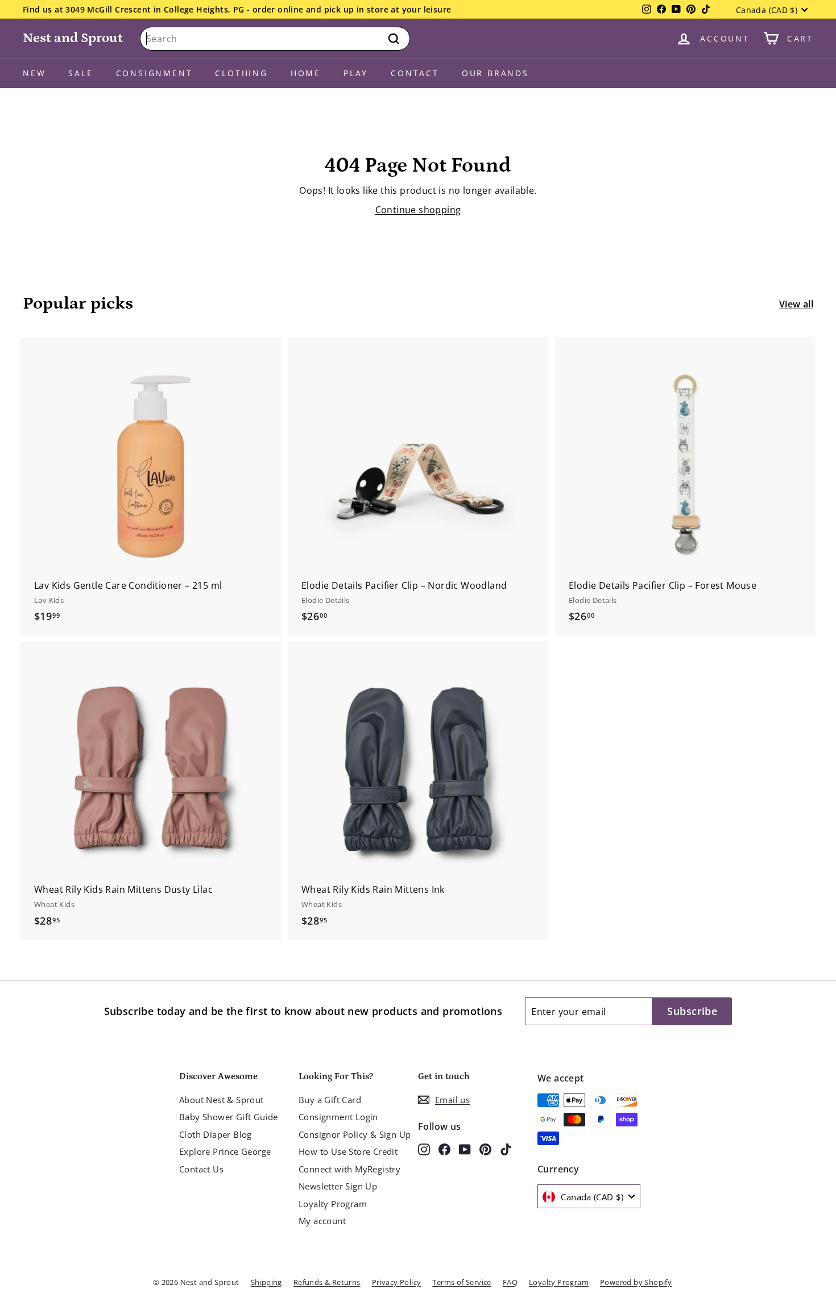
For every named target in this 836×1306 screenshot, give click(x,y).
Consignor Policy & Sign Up (355, 1134)
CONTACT (415, 73)
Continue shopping (418, 209)
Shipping (266, 1282)
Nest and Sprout (73, 37)
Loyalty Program (333, 1203)
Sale (80, 73)
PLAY (355, 73)
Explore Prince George (225, 1151)
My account (322, 1220)
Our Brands (495, 73)
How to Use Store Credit (348, 1151)
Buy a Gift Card (330, 1099)
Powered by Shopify (636, 1282)
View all (796, 304)
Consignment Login (338, 1116)
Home (306, 73)
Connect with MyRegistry (349, 1169)
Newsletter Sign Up (338, 1186)
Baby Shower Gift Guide (228, 1116)
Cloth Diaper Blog (215, 1134)
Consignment (154, 73)
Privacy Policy (396, 1282)
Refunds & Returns (327, 1282)
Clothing (241, 73)
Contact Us (201, 1169)
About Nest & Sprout (221, 1099)
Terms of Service (461, 1282)
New (34, 73)
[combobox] (275, 39)
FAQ (510, 1282)
